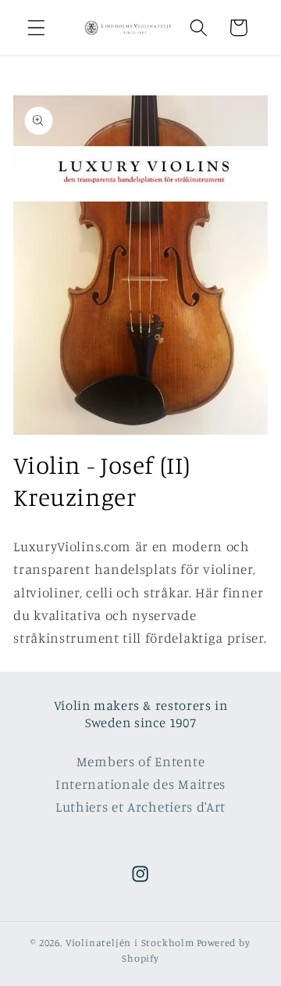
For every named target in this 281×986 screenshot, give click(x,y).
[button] (36, 28)
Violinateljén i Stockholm (130, 942)
